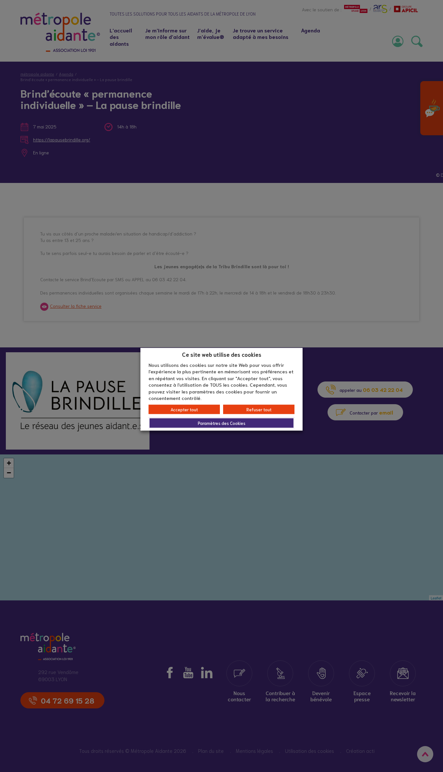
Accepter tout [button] (184, 409)
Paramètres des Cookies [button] (221, 423)
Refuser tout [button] (258, 409)
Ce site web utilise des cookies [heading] (221, 354)
